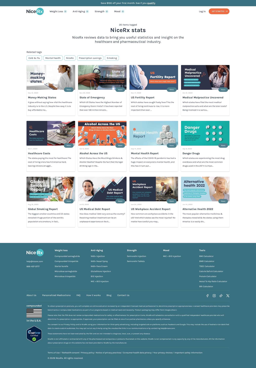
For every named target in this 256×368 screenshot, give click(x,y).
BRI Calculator (206, 286)
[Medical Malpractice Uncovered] (205, 77)
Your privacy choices (163, 352)
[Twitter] (227, 295)
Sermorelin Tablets (136, 261)
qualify (151, 3)
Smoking (112, 58)
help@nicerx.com (35, 261)
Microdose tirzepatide (65, 276)
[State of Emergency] (102, 77)
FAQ (78, 295)
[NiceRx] (35, 11)
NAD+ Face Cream (99, 266)
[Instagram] (214, 295)
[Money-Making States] (51, 77)
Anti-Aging (79, 11)
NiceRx (70, 58)
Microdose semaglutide (66, 271)
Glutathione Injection (101, 271)
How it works (93, 295)
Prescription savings (90, 58)
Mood (117, 11)
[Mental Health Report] (153, 133)
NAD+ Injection (98, 256)
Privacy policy (87, 352)
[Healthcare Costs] (51, 133)
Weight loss (61, 250)
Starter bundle (61, 266)
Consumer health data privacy (137, 352)
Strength (99, 11)
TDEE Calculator (207, 266)
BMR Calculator (206, 261)
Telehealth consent (70, 352)
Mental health (53, 58)
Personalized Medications (56, 295)
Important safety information (189, 352)
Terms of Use (54, 352)
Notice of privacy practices (108, 352)
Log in (202, 11)
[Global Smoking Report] (51, 189)
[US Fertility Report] (153, 77)
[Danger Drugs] (205, 133)
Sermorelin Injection (136, 256)
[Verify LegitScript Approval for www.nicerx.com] (34, 341)
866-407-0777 (33, 266)
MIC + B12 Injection (100, 281)
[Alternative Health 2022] (205, 189)
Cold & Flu (34, 58)
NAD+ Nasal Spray (99, 261)
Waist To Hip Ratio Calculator (213, 281)
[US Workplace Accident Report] (153, 189)
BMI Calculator (206, 256)
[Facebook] (207, 295)
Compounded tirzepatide (66, 261)
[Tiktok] (221, 295)
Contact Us (123, 295)
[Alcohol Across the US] (102, 133)
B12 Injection (97, 276)
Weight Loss (56, 11)
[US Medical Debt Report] (102, 189)
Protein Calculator (207, 276)
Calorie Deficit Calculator (211, 271)
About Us (31, 295)
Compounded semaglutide (67, 256)
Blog (109, 295)
